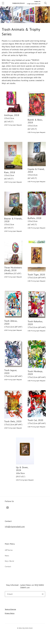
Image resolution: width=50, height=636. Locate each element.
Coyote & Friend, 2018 (36, 170)
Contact (8, 566)
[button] (3, 3)
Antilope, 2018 (11, 115)
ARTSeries (9, 550)
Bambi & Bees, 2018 (35, 121)
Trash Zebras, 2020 (10, 322)
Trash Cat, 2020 (35, 420)
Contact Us (37, 1)
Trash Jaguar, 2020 (10, 371)
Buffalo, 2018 (34, 218)
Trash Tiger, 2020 (36, 274)
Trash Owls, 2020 (12, 421)
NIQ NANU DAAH (27, 628)
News (7, 556)
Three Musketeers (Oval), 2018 (13, 269)
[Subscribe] (42, 594)
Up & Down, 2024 (22, 469)
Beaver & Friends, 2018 (13, 220)
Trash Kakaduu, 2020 (35, 323)
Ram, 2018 (9, 172)
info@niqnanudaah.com (33, 3)
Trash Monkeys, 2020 (35, 372)
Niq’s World (9, 561)
